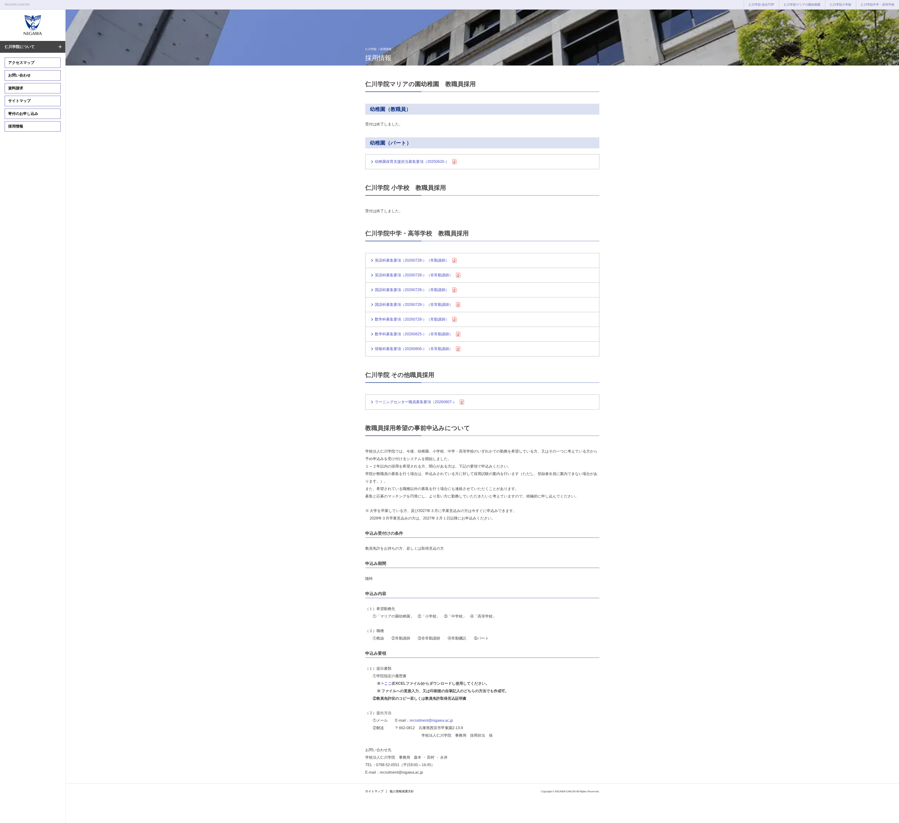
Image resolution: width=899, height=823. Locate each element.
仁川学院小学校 (840, 4)
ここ (388, 683)
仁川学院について (20, 47)
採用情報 (15, 126)
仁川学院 (370, 49)
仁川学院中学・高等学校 (877, 4)
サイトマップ (19, 101)
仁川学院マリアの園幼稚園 (802, 4)
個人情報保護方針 (402, 791)
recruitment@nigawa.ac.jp (431, 720)
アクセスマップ (21, 63)
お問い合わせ (19, 75)
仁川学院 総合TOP (761, 4)
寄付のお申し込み (23, 114)
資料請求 (15, 88)
